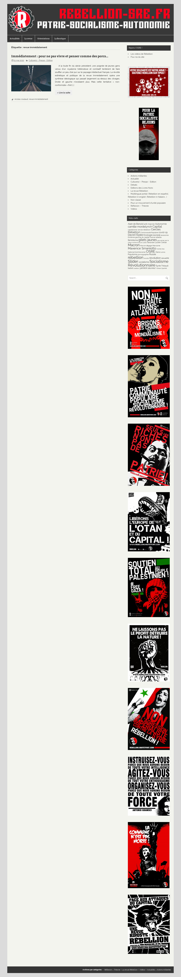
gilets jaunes (147, 240)
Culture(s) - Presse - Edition (41, 60)
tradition (136, 268)
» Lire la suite (63, 92)
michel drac (161, 249)
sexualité (165, 258)
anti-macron (149, 224)
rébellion (135, 257)
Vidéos (134, 209)
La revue (28, 38)
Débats (134, 185)
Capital (157, 226)
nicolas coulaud (21, 99)
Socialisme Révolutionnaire (148, 263)
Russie (152, 254)
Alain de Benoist (136, 224)
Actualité (135, 179)
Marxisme (156, 245)
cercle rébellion (144, 230)
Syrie (158, 265)
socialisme (144, 262)
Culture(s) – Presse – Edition (143, 182)
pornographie (143, 254)
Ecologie (148, 235)
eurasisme (165, 235)
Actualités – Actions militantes (159, 970)
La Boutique (60, 38)
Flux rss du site (137, 57)
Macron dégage (146, 246)
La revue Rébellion (139, 191)
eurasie (156, 235)
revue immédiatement (38, 99)
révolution (155, 257)
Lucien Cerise (161, 242)
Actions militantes (139, 176)
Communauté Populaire (149, 233)
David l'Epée (135, 234)
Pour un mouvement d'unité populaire (148, 203)
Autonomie (161, 224)
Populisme (132, 254)
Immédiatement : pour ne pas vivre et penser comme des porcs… (59, 56)
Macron (134, 245)
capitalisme (132, 230)
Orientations (43, 38)
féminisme (133, 240)
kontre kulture (137, 242)
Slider (133, 261)
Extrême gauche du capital (138, 237)
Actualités (14, 38)
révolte (146, 258)
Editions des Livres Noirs (142, 188)
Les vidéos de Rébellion (142, 54)
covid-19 (163, 232)
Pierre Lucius (160, 252)
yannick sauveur (148, 268)
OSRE (150, 251)
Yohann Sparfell (161, 268)
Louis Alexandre (148, 242)
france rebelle (156, 237)
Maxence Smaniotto (142, 248)
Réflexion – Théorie (140, 206)
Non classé (136, 200)
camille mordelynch (140, 226)
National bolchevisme (136, 252)
